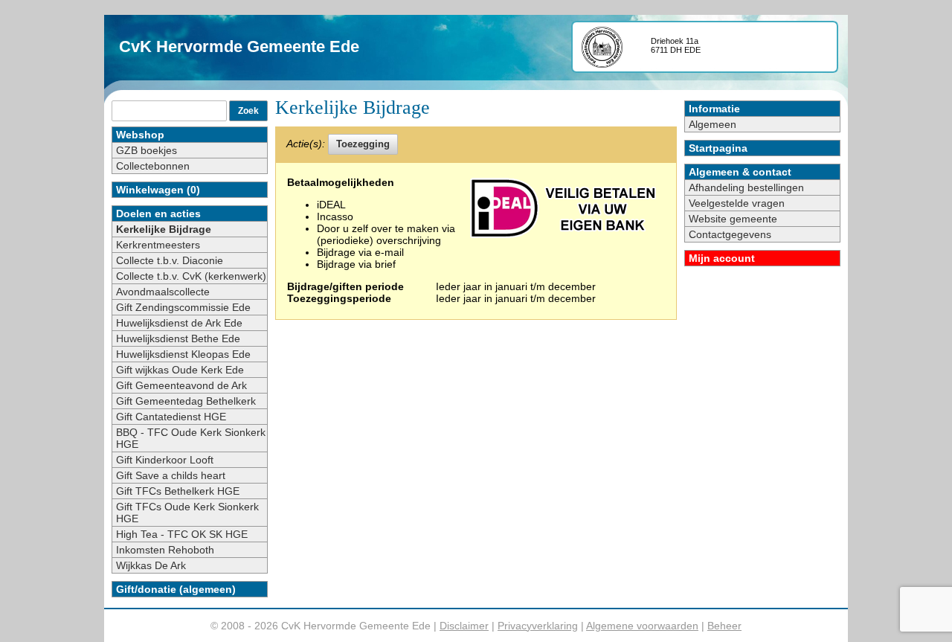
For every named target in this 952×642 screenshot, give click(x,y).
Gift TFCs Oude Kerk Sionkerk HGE (187, 512)
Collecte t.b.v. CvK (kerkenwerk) (191, 276)
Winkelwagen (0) (158, 190)
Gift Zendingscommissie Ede (183, 307)
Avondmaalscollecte (163, 292)
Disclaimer (464, 626)
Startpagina (718, 148)
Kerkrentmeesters (158, 245)
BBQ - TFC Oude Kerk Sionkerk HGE (191, 438)
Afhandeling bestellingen (746, 187)
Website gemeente (733, 219)
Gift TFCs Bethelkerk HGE (177, 491)
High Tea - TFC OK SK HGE (182, 534)
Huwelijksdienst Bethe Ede (178, 338)
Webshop (140, 135)
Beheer (724, 626)
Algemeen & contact (740, 172)
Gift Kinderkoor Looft (164, 460)
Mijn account (722, 258)
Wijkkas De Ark (151, 565)
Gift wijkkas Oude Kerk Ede (180, 370)
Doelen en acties (158, 213)
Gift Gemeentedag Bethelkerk (186, 401)
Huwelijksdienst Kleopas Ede (183, 354)
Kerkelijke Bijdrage (163, 229)
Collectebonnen (153, 166)
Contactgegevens (730, 234)
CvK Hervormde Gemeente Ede (239, 46)
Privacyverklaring (538, 626)
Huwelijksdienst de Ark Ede (179, 323)
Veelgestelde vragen (737, 203)
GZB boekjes (146, 150)
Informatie (714, 109)
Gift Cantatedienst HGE (171, 417)
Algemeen (712, 124)
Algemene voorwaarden (642, 626)
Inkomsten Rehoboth (165, 550)
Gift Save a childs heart (170, 475)
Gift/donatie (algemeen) (176, 589)
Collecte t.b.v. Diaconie (169, 260)
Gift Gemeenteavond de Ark (181, 385)
